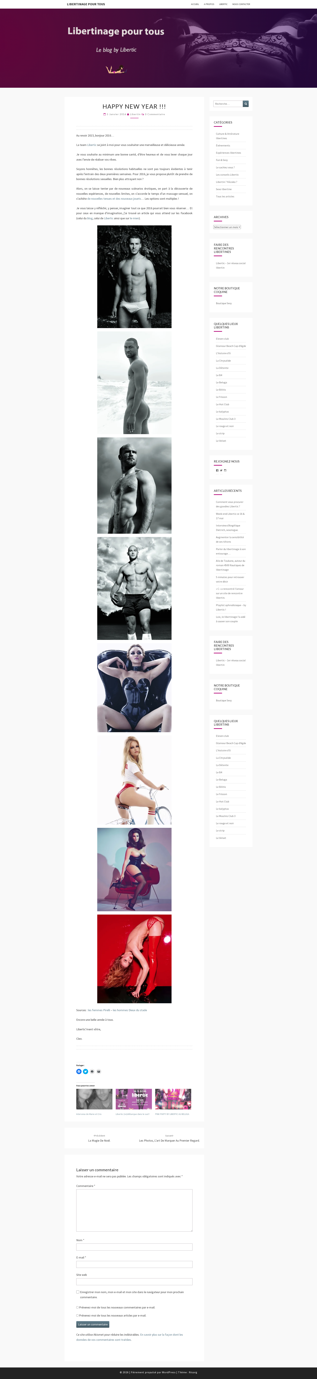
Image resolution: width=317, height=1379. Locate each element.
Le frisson (221, 396)
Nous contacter (241, 4)
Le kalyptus (222, 411)
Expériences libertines (228, 152)
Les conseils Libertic (227, 174)
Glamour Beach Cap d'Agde (231, 346)
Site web (81, 1275)
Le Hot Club (222, 404)
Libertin (135, 114)
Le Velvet (221, 440)
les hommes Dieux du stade (130, 1010)
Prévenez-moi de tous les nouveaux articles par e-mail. (112, 1315)
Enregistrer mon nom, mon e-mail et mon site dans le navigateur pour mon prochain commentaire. (132, 1294)
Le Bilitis (221, 389)
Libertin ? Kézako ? (226, 182)
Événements (223, 145)
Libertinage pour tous (86, 4)
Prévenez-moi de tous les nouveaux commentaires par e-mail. (117, 1307)
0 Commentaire (155, 114)
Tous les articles (225, 196)
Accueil (195, 4)
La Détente (222, 367)
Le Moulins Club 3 (225, 418)
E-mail (81, 1257)
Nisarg (193, 1372)
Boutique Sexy (224, 303)
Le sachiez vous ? (225, 167)
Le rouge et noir (225, 426)
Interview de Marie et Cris (89, 1114)
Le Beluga (221, 382)
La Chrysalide (223, 360)
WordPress (169, 1372)
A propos (209, 4)
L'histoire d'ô (223, 353)
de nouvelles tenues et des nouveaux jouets (114, 198)
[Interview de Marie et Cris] (94, 1099)
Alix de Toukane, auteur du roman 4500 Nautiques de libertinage (230, 565)
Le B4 (219, 375)
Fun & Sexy (222, 160)
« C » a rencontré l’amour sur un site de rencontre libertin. (230, 593)
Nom (80, 1240)
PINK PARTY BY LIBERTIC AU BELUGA (172, 1114)
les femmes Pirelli (99, 1010)
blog (90, 218)
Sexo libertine (224, 189)
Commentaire (85, 1186)
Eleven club (222, 338)
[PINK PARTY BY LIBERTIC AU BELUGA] (173, 1099)
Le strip (220, 433)
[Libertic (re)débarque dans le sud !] (134, 1099)
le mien (134, 218)
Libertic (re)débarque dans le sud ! (133, 1114)
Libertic (223, 4)
